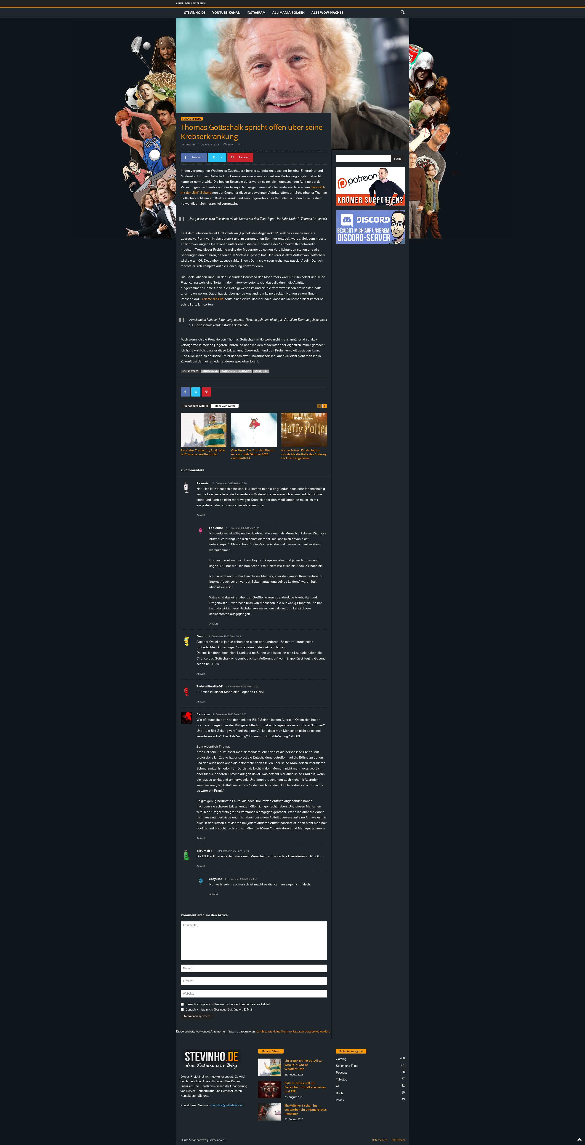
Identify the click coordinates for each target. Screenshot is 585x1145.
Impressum (398, 1140)
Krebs (258, 371)
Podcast (341, 1072)
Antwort (201, 515)
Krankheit (245, 371)
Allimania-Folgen (288, 12)
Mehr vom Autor (225, 406)
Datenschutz (379, 1140)
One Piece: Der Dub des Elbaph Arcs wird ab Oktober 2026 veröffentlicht (252, 454)
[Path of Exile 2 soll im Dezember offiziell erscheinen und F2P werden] (269, 1089)
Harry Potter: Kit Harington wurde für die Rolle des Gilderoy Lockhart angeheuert (304, 454)
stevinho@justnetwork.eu (226, 1105)
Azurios (190, 144)
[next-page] (324, 406)
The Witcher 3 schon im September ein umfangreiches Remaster (306, 1109)
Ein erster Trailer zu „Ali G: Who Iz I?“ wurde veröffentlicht (203, 452)
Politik (340, 1100)
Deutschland (210, 371)
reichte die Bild (213, 299)
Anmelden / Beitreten (191, 3)
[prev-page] (319, 406)
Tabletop (341, 1079)
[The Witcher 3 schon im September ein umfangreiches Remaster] (269, 1112)
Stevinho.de (194, 12)
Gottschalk (228, 371)
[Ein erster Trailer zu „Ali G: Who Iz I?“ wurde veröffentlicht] (203, 430)
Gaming (341, 1059)
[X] (195, 392)
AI (337, 1086)
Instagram (256, 12)
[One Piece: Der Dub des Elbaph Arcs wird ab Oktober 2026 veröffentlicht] (254, 430)
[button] (402, 13)
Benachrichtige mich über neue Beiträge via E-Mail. (219, 1009)
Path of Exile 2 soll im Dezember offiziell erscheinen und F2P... (305, 1087)
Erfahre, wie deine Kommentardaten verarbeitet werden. (293, 1031)
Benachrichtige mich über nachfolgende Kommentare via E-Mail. (228, 1004)
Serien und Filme (191, 118)
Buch (339, 1093)
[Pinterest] (206, 392)
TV (266, 371)
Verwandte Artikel (196, 406)
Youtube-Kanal (226, 12)
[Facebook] (185, 392)
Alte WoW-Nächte (327, 12)
